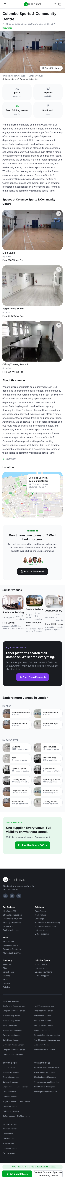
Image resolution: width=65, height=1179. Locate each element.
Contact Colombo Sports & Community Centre (48, 1174)
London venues (9, 1067)
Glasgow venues (9, 1092)
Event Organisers (10, 945)
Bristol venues (8, 1087)
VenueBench (8, 972)
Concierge (39, 919)
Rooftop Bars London (42, 1020)
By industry (8, 926)
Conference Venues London (14, 1006)
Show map (7, 28)
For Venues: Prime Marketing (47, 922)
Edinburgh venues (10, 1082)
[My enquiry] (60, 4)
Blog (5, 968)
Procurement (8, 941)
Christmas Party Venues (43, 1011)
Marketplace (40, 915)
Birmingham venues (11, 1077)
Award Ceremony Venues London (47, 1040)
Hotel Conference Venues (44, 1006)
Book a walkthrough (11, 930)
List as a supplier (42, 934)
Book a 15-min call (34, 571)
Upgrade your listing (43, 972)
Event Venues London (12, 1035)
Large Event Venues (41, 1045)
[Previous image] (6, 230)
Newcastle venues (10, 1106)
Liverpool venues (10, 1096)
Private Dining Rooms (11, 1020)
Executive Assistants (12, 949)
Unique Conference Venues (14, 1011)
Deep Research (41, 911)
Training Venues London (13, 1030)
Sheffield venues (23, 1116)
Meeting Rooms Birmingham (45, 1092)
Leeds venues (22, 1087)
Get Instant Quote (19, 1174)
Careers (6, 976)
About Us (7, 964)
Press (5, 979)
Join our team (41, 964)
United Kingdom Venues (13, 76)
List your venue (41, 930)
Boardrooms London (42, 1030)
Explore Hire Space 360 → (32, 845)
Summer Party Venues (12, 1016)
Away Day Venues (10, 1025)
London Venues (36, 76)
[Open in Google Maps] (32, 494)
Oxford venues (9, 1116)
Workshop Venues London (44, 1050)
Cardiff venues (24, 1101)
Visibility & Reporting (12, 922)
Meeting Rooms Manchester (45, 1077)
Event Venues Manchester (44, 1072)
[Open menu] (5, 4)
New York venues (10, 1129)
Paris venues (8, 1134)
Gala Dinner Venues (11, 1040)
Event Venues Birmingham (44, 1087)
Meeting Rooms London (43, 1025)
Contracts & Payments (12, 919)
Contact (6, 983)
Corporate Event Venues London (47, 1035)
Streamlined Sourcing (12, 915)
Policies (6, 987)
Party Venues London (42, 1016)
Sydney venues (9, 1153)
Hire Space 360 (9, 911)
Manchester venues (11, 1072)
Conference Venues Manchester (47, 1067)
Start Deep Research (34, 677)
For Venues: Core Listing (45, 926)
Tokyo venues (8, 1143)
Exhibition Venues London (13, 1045)
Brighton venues (9, 1101)
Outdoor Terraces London (13, 1055)
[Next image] (59, 230)
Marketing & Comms (12, 953)
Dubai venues (8, 1138)
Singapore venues (10, 1148)
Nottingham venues (11, 1111)
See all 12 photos (52, 68)
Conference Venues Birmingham (47, 1082)
